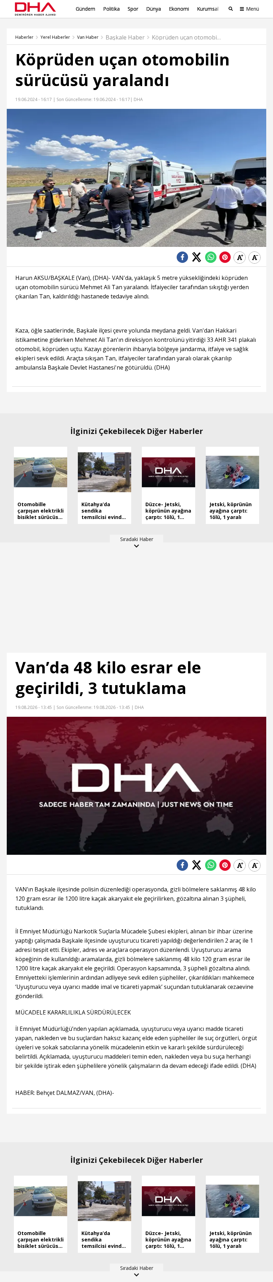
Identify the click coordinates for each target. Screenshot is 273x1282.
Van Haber (87, 37)
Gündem (85, 8)
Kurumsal (208, 8)
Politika (111, 8)
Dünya (153, 8)
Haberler (24, 37)
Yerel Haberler (55, 37)
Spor (133, 8)
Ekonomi (179, 8)
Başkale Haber (125, 37)
